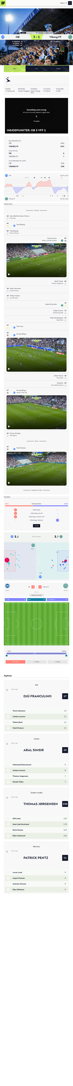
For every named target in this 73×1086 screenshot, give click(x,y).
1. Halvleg (36, 661)
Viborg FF (52, 599)
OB (8, 599)
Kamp (29, 599)
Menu (62, 3)
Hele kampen (15, 661)
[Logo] (3, 3)
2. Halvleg (57, 661)
